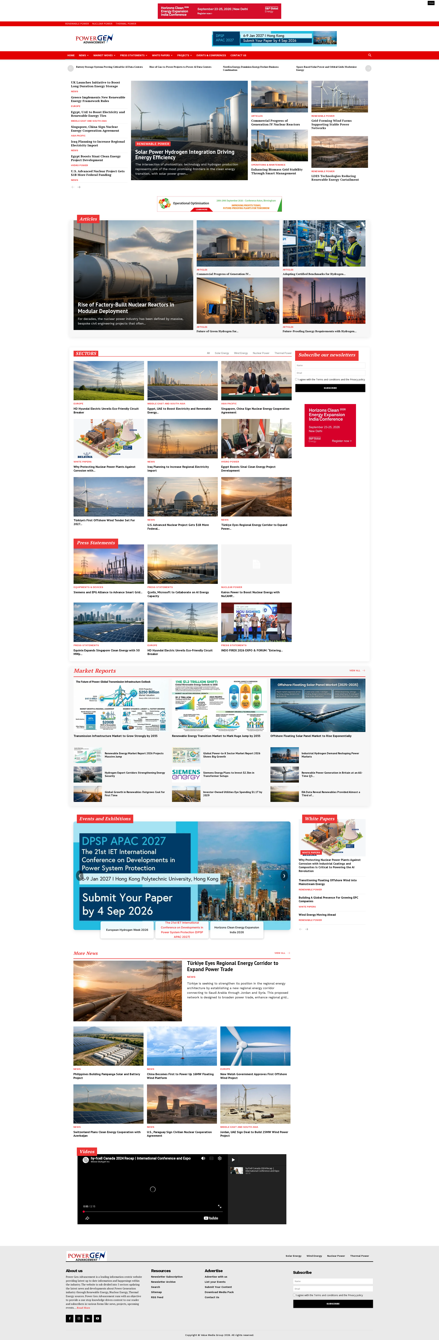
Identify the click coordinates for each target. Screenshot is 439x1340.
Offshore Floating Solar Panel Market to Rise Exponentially (311, 736)
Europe (75, 106)
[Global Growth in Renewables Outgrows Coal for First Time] (88, 794)
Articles (257, 116)
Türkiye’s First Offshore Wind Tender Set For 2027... (104, 522)
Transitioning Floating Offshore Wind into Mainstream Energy (328, 882)
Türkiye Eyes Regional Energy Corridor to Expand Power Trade (232, 966)
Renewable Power (77, 23)
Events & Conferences (211, 55)
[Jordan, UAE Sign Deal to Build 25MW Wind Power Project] (255, 1104)
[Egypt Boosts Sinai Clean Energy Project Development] (256, 438)
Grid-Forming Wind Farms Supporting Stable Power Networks (331, 124)
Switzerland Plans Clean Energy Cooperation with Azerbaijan (107, 1134)
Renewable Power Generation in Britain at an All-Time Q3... (332, 774)
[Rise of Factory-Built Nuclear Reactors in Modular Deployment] (133, 275)
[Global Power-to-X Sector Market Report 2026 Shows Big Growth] (186, 755)
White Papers (161, 55)
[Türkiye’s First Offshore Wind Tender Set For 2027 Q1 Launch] (109, 496)
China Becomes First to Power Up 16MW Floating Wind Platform (180, 1076)
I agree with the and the (331, 379)
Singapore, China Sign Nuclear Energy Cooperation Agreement (95, 129)
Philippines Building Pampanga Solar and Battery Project (106, 1076)
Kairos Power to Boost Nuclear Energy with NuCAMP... (250, 594)
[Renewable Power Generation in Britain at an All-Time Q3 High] (284, 775)
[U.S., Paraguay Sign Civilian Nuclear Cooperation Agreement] (182, 1104)
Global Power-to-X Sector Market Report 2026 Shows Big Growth (231, 755)
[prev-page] (71, 68)
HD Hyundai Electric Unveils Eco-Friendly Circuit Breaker (106, 410)
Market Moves (103, 55)
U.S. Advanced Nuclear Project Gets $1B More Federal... (178, 527)
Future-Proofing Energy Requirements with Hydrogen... (320, 331)
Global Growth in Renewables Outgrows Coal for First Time (135, 793)
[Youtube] (97, 1318)
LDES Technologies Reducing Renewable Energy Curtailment (335, 178)
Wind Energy (241, 353)
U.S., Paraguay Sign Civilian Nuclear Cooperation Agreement (179, 1134)
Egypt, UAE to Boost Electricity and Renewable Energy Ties (98, 114)
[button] (370, 55)
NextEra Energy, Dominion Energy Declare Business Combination (250, 68)
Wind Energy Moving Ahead (317, 915)
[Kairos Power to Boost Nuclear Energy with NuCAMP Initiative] (256, 564)
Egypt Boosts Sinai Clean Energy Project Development (96, 158)
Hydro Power (79, 165)
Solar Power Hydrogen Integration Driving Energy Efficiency (184, 154)
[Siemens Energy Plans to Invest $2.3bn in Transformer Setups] (186, 775)
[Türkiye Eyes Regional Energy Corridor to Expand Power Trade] (256, 496)
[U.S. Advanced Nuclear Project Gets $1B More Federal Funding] (182, 496)
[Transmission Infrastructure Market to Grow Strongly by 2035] (121, 705)
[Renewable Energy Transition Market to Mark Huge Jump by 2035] (219, 705)
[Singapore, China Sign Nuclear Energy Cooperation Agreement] (256, 380)
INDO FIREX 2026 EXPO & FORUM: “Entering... (252, 650)
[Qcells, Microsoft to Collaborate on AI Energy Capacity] (182, 564)
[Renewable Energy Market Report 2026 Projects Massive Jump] (88, 755)
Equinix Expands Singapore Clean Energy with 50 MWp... (107, 652)
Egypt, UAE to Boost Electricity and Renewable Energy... (179, 410)
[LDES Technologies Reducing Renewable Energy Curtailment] (339, 152)
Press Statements (132, 55)
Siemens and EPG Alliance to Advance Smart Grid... (108, 592)
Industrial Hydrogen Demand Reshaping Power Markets (330, 755)
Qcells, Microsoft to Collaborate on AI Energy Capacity (178, 594)
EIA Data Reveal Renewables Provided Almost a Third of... (331, 793)
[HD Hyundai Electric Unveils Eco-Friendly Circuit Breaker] (109, 380)
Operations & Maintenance (268, 164)
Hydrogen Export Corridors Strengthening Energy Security (135, 774)
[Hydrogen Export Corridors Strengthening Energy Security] (88, 775)
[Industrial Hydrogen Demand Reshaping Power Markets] (284, 755)
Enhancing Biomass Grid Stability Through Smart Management (277, 171)
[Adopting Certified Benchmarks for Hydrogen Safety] (324, 243)
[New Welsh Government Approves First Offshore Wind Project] (255, 1046)
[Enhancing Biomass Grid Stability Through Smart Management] (279, 145)
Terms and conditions (328, 379)
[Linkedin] (88, 1318)
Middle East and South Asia (88, 120)
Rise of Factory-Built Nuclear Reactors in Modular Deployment (126, 308)
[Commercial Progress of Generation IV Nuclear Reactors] (279, 96)
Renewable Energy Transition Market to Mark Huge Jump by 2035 (216, 736)
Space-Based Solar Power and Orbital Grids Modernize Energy (326, 68)
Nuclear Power (102, 23)
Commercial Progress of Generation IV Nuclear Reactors (275, 122)
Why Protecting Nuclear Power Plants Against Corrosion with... (104, 468)
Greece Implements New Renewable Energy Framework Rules (98, 99)
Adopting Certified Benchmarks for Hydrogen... (314, 274)
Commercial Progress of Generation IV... (224, 274)
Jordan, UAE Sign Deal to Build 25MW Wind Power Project (254, 1134)
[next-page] (368, 68)
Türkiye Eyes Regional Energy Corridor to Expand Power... (254, 527)
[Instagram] (79, 1318)
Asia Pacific (78, 135)
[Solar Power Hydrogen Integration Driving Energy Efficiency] (189, 130)
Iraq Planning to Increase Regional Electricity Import (98, 143)
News (82, 55)
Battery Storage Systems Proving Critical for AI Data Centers (109, 66)
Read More (83, 1307)
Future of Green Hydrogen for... (217, 331)
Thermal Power (126, 23)
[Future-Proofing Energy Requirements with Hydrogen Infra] (324, 301)
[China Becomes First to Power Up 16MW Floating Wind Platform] (182, 1046)
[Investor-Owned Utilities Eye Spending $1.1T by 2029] (186, 794)
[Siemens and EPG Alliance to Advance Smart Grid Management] (109, 564)
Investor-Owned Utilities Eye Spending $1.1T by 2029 (232, 793)
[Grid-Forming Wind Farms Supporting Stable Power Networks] (339, 96)
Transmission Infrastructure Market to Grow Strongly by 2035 (116, 736)
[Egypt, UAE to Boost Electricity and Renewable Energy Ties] (182, 380)
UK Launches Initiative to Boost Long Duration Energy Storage (95, 84)
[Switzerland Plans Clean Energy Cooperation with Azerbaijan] (108, 1104)
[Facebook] (69, 1318)
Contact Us (238, 55)
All (208, 353)
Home (71, 55)
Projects (183, 55)
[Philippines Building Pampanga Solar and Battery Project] (108, 1046)
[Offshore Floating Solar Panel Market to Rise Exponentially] (317, 705)
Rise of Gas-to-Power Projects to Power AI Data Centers (180, 66)
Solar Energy (222, 353)
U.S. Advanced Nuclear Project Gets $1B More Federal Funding (98, 173)
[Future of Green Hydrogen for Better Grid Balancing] (238, 301)
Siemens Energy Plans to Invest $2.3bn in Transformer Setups (228, 774)
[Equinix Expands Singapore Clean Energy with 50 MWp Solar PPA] (109, 622)
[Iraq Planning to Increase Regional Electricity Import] (182, 438)
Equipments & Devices (88, 587)
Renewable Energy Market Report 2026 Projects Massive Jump (134, 755)
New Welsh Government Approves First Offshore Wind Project (253, 1076)
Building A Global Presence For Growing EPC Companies (328, 899)
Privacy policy (357, 379)
